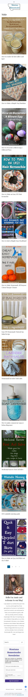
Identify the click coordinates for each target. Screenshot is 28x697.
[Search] (22, 642)
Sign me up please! (14, 680)
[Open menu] (14, 2)
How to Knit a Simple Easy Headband (14, 241)
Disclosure (19, 689)
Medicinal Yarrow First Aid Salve (12, 469)
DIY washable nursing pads (11, 514)
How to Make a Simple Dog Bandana (14, 103)
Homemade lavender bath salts (12, 378)
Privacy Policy (10, 689)
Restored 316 (20, 694)
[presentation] (14, 35)
